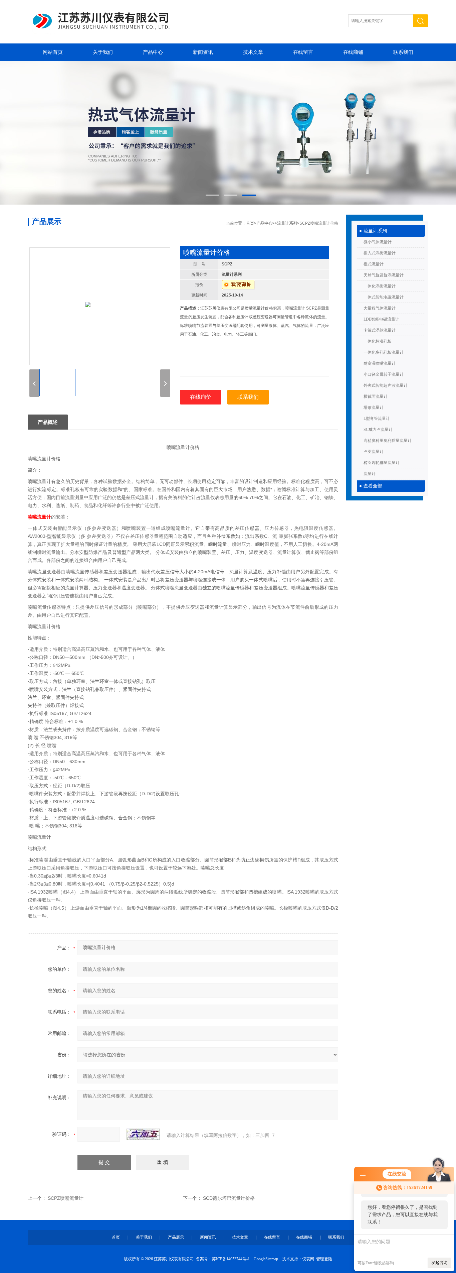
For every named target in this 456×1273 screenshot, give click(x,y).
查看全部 (373, 485)
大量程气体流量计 (380, 308)
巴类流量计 (374, 451)
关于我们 (103, 52)
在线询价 (200, 397)
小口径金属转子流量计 (384, 374)
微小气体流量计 (378, 242)
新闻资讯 (203, 52)
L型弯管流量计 (377, 418)
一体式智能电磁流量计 (384, 297)
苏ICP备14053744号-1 (231, 1259)
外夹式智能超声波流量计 (386, 385)
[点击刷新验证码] (143, 1134)
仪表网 (308, 1259)
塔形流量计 (374, 407)
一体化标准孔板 (378, 341)
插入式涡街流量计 (380, 253)
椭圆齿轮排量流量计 (382, 462)
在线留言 (303, 52)
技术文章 (253, 52)
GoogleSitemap (266, 1259)
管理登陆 (324, 1259)
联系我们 (403, 52)
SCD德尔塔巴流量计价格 (229, 1198)
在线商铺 (353, 52)
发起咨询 (439, 1262)
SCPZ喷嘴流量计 (65, 1198)
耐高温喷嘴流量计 (380, 363)
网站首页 (53, 52)
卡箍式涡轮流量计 (380, 330)
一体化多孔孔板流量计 (384, 352)
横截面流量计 (376, 396)
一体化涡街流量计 (380, 286)
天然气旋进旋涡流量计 (384, 275)
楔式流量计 (374, 264)
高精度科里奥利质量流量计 (388, 440)
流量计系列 (375, 230)
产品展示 (176, 1237)
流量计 (370, 473)
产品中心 (153, 52)
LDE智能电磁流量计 (381, 319)
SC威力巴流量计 (378, 429)
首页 (250, 223)
